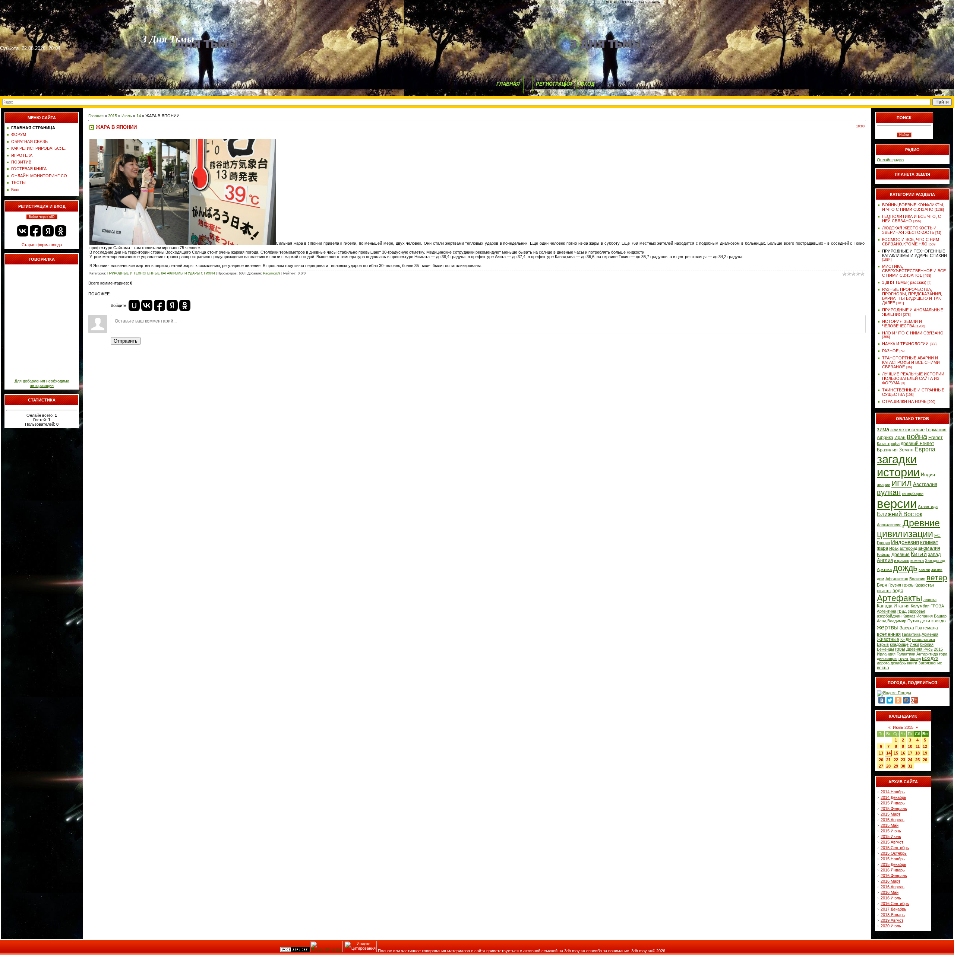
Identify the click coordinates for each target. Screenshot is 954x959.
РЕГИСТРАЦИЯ (554, 84)
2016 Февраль (894, 875)
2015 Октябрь (894, 853)
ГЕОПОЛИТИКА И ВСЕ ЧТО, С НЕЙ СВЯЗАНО (911, 218)
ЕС (937, 535)
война (917, 436)
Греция (883, 542)
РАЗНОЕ (890, 351)
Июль (126, 116)
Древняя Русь (919, 649)
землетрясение (907, 429)
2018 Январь (893, 914)
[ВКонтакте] (881, 700)
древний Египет (917, 443)
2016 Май (889, 892)
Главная (96, 116)
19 (925, 753)
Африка (885, 437)
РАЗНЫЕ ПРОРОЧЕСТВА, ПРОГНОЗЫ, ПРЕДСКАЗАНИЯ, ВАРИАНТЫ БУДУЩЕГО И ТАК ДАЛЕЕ (912, 296)
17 (910, 753)
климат (929, 542)
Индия (928, 474)
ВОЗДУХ (930, 658)
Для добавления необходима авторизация (42, 383)
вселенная (889, 634)
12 (925, 746)
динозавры (887, 658)
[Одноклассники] (898, 700)
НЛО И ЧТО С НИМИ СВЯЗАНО (913, 333)
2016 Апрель (892, 887)
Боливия (917, 579)
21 (888, 760)
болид (915, 658)
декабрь (898, 663)
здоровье (916, 611)
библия (927, 644)
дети (925, 620)
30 (903, 766)
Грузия (894, 585)
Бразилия (887, 449)
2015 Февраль (894, 808)
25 (917, 760)
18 (917, 753)
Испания (924, 616)
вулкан (889, 492)
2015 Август (892, 842)
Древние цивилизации (908, 528)
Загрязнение (930, 663)
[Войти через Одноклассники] (60, 230)
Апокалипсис (889, 525)
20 (881, 760)
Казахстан (924, 585)
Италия (902, 606)
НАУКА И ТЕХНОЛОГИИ (905, 344)
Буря (882, 585)
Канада (885, 606)
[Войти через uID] (134, 305)
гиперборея (912, 493)
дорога (883, 663)
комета (917, 560)
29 (896, 766)
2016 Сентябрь (895, 903)
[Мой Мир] (906, 700)
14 (138, 116)
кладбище (899, 644)
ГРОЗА (937, 606)
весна (883, 667)
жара (882, 548)
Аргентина (886, 611)
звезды (939, 620)
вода (898, 590)
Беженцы (885, 649)
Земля (906, 449)
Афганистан (896, 579)
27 (881, 766)
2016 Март (890, 881)
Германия (936, 429)
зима (883, 429)
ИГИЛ (901, 483)
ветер (936, 577)
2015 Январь (893, 803)
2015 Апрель (892, 819)
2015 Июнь (891, 831)
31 (910, 766)
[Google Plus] (914, 700)
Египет (935, 437)
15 (896, 753)
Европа (924, 449)
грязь (907, 585)
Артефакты (899, 598)
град (902, 611)
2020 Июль (891, 926)
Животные (888, 639)
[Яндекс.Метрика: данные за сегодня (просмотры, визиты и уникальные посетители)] (326, 946)
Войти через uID (42, 217)
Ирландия (886, 654)
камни (924, 569)
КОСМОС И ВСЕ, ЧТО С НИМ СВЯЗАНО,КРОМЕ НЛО (910, 241)
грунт (903, 658)
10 (910, 746)
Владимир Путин (903, 621)
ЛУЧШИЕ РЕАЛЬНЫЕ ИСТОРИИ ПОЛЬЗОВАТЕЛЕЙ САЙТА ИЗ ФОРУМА (913, 378)
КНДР (905, 639)
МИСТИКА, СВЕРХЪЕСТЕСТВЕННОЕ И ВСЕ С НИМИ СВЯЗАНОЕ (914, 270)
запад (934, 554)
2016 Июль (891, 898)
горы (900, 649)
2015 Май (889, 825)
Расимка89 (271, 273)
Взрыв (883, 644)
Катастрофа (888, 443)
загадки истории (898, 466)
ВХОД (587, 84)
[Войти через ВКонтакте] (22, 230)
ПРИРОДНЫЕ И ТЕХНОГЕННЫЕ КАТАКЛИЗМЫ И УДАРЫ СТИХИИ (161, 273)
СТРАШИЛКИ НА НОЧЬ (904, 401)
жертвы (887, 627)
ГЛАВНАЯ (507, 84)
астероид (908, 548)
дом (880, 579)
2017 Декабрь (893, 909)
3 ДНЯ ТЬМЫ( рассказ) (904, 282)
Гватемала (926, 628)
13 (881, 753)
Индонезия (905, 542)
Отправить (126, 341)
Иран (900, 437)
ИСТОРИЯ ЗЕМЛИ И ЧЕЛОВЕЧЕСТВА (902, 323)
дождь (905, 568)
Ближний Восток (899, 514)
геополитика (923, 639)
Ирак (893, 548)
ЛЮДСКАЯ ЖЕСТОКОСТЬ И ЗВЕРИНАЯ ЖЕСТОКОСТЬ (909, 230)
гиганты (884, 590)
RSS (668, 2)
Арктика (884, 569)
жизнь (936, 569)
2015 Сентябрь (895, 847)
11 (918, 746)
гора (943, 654)
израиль (901, 560)
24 (910, 760)
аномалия (929, 548)
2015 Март (890, 814)
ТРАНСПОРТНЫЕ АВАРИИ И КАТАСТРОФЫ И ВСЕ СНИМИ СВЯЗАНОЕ (911, 362)
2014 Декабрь (893, 797)
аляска (929, 599)
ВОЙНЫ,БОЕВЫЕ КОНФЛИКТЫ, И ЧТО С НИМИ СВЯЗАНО (913, 207)
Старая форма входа (42, 244)
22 (896, 760)
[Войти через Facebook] (35, 230)
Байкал (883, 554)
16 (903, 753)
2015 (112, 116)
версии (897, 504)
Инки (914, 644)
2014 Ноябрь (893, 792)
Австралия (925, 484)
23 (903, 760)
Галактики (906, 654)
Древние (900, 554)
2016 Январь (893, 870)
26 (925, 760)
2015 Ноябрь (893, 859)
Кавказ (909, 616)
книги (912, 663)
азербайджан (889, 616)
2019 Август (892, 920)
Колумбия (920, 606)
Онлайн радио (890, 160)
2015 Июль (891, 836)
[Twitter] (890, 700)
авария (883, 484)
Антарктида (927, 654)
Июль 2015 (903, 727)
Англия (885, 560)
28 (888, 766)
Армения (930, 634)
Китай (919, 554)
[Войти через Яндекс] (48, 230)
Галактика (911, 634)
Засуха (907, 628)
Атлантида (928, 506)
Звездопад (935, 560)
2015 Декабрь (893, 864)
